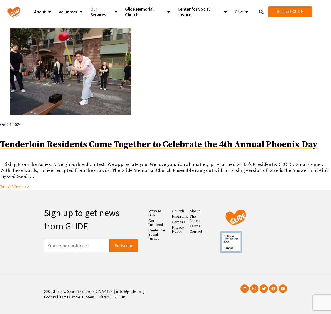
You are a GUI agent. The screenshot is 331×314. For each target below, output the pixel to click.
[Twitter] (264, 288)
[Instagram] (254, 288)
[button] (261, 12)
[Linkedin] (244, 288)
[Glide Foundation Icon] (14, 12)
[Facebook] (273, 288)
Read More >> (14, 187)
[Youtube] (283, 288)
